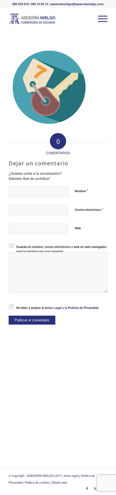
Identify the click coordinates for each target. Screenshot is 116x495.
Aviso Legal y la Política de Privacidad (71, 308)
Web (78, 228)
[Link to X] (95, 488)
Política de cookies (37, 482)
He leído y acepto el (57, 308)
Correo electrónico (89, 209)
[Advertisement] (58, 407)
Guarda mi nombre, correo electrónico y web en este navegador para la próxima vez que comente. (61, 249)
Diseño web (59, 482)
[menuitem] (100, 19)
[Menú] (100, 19)
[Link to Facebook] (87, 488)
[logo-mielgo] (48, 19)
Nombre (81, 190)
